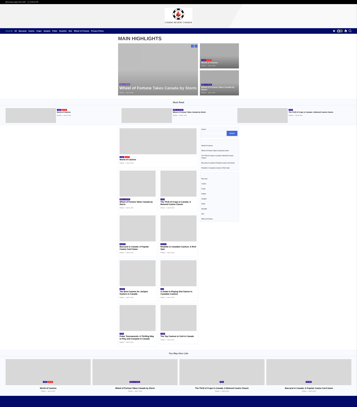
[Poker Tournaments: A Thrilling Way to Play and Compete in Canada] (138, 318)
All (15, 31)
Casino (31, 31)
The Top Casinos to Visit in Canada (177, 336)
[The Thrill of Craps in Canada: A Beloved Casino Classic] (262, 115)
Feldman (121, 92)
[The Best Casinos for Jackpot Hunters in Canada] (138, 273)
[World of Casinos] (219, 55)
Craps (39, 31)
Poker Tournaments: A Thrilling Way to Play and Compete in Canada (137, 337)
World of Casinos (209, 62)
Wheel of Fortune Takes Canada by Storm (158, 88)
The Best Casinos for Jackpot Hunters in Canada (134, 292)
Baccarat (22, 31)
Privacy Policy (97, 31)
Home (8, 31)
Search (203, 129)
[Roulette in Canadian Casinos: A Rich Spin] (178, 228)
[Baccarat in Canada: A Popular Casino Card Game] (138, 228)
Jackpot (46, 31)
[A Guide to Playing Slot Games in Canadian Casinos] (178, 273)
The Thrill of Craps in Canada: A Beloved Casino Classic (311, 112)
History (209, 60)
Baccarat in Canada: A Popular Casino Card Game (134, 248)
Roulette (63, 31)
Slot (70, 31)
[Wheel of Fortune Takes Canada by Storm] (158, 69)
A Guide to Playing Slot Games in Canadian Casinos (176, 292)
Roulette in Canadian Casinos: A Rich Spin (215, 168)
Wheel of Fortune (81, 31)
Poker (54, 31)
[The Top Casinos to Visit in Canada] (178, 318)
